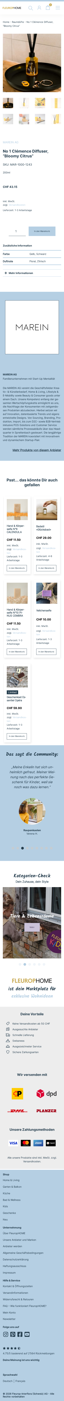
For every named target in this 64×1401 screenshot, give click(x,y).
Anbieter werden (12, 1246)
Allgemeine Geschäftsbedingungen (23, 1252)
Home (6, 22)
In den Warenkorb (42, 231)
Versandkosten (17, 204)
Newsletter (9, 1318)
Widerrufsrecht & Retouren (18, 1299)
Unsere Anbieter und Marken (19, 1239)
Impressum (9, 1272)
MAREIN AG (10, 142)
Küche (6, 1193)
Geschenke (9, 1212)
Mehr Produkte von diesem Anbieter (37, 450)
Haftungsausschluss (14, 1265)
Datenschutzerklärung (16, 1259)
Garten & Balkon (12, 1186)
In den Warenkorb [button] (17, 568)
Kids (5, 1206)
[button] (13, 848)
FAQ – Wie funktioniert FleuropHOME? (24, 1305)
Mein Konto (9, 1312)
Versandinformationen (15, 1292)
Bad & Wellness (11, 1199)
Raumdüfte (18, 22)
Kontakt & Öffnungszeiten (18, 1286)
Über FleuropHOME (14, 1233)
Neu (5, 1219)
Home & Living (11, 1180)
